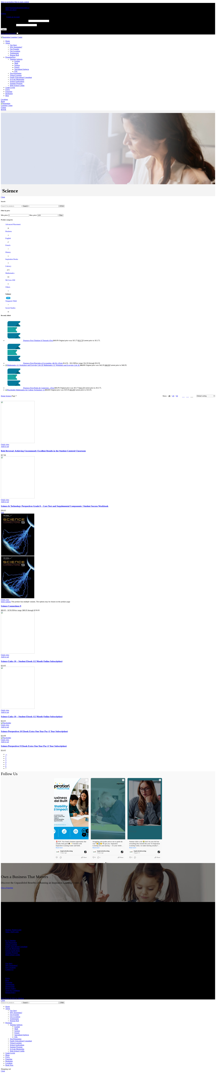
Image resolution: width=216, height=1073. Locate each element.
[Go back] (1, 189)
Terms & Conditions (12, 990)
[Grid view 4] (191, 396)
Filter (61, 215)
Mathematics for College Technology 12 (30, 390)
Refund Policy (10, 993)
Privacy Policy (10, 988)
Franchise (8, 982)
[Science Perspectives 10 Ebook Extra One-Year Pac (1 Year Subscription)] (6, 723)
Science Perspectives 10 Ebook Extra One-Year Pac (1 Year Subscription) (34, 731)
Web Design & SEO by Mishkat (12, 998)
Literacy (8, 266)
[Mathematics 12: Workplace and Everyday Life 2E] (24, 365)
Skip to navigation (7, 2)
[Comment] (60, 857)
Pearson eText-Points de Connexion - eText (39, 388)
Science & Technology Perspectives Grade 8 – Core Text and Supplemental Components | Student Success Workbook (54, 506)
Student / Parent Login (13, 930)
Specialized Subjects (21, 69)
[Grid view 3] (187, 396)
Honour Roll (14, 55)
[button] (5, 446)
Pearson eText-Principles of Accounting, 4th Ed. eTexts (43, 363)
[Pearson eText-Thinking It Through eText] (14, 340)
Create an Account (13, 17)
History (8, 252)
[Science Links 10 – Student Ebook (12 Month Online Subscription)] (18, 653)
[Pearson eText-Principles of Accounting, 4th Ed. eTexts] (14, 363)
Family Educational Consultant (21, 77)
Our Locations (15, 51)
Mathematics (9, 273)
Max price (33, 215)
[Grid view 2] (183, 396)
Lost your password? (8, 33)
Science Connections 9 (11, 606)
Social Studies (10, 308)
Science (17, 65)
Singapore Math (11, 301)
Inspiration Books (11, 259)
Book (3, 101)
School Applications (17, 81)
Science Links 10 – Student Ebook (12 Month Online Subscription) (31, 661)
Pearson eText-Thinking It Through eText (38, 340)
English (17, 61)
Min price (4, 215)
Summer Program (16, 83)
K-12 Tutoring (10, 941)
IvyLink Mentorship (17, 79)
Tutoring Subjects (16, 59)
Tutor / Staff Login (12, 932)
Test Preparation (15, 73)
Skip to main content (21, 2)
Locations (4, 99)
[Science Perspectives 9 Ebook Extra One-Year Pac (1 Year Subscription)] (6, 738)
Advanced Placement (12, 224)
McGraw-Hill (10, 280)
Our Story (13, 45)
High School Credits (17, 85)
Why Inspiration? (16, 47)
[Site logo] (11, 37)
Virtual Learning (16, 75)
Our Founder (14, 49)
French (16, 67)
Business (8, 231)
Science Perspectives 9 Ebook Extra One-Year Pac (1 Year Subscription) (34, 746)
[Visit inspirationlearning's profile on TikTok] (58, 852)
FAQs (7, 978)
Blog (7, 980)
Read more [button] (59, 848)
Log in (4, 29)
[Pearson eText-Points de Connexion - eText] (14, 388)
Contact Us (9, 969)
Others (7, 287)
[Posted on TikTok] (85, 852)
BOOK (3, 109)
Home (3, 396)
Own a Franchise (7, 888)
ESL (16, 71)
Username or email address (14, 21)
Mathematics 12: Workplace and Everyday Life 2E (62, 365)
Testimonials (14, 53)
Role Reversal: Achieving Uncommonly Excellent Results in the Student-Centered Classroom (43, 451)
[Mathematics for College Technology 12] (10, 390)
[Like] (57, 857)
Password (8, 25)
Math (16, 63)
